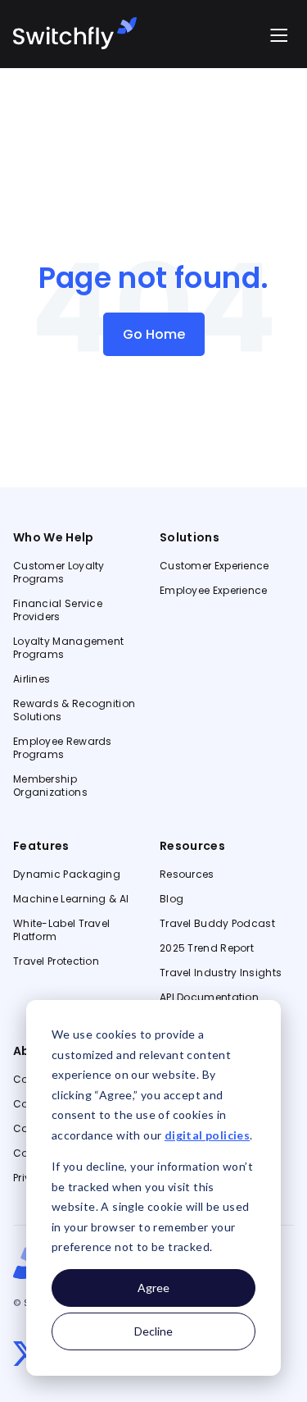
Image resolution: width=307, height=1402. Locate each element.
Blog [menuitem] (171, 899)
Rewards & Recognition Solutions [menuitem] (74, 710)
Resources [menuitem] (192, 846)
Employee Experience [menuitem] (214, 590)
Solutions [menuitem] (189, 537)
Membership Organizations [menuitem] (50, 786)
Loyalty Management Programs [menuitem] (68, 648)
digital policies (207, 1135)
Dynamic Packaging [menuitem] (66, 874)
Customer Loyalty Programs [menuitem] (59, 572)
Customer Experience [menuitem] (214, 566)
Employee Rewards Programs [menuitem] (62, 748)
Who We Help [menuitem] (53, 537)
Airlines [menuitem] (31, 679)
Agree (153, 1288)
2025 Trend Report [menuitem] (207, 948)
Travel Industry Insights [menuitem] (221, 973)
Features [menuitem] (41, 846)
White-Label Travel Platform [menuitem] (61, 930)
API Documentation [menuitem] (209, 997)
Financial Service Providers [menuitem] (57, 610)
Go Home (154, 334)
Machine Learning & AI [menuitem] (71, 899)
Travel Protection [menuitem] (56, 961)
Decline (153, 1331)
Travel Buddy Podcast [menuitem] (217, 923)
